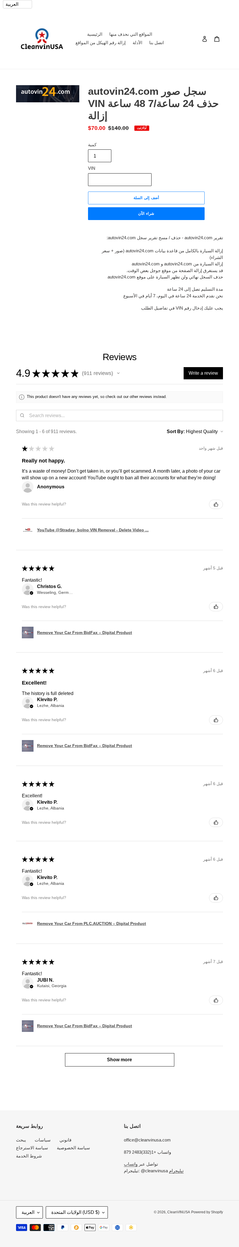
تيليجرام (176, 1170)
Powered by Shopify (207, 1212)
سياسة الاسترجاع (32, 1147)
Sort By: (176, 431)
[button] (118, 373)
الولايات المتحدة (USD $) (75, 1212)
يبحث (21, 1139)
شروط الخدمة (29, 1155)
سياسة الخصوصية (73, 1147)
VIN (91, 168)
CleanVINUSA (178, 1212)
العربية (28, 1212)
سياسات (43, 1139)
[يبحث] (196, 38)
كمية (92, 144)
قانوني (65, 1139)
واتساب (131, 1164)
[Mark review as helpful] (216, 504)
